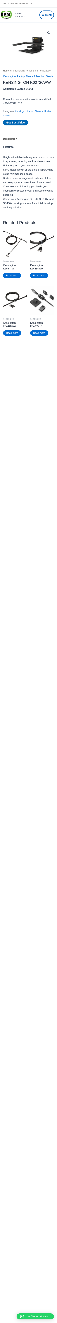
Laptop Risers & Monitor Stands (35, 76)
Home (6, 70)
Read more (12, 275)
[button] (48, 33)
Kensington (17, 70)
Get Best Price (15, 122)
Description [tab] (10, 138)
